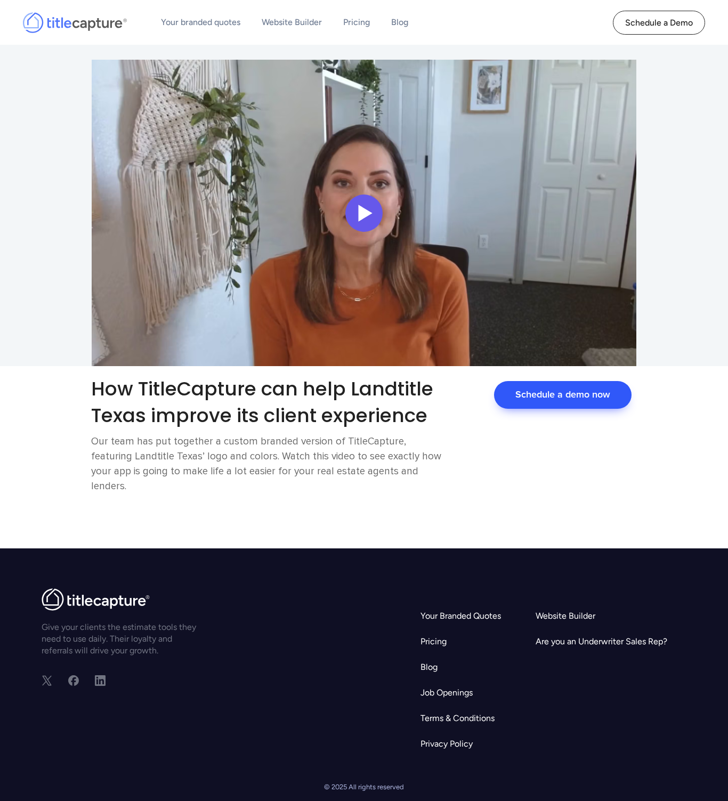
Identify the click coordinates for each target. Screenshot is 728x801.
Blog (399, 22)
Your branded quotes (200, 22)
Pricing (356, 22)
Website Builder (292, 22)
